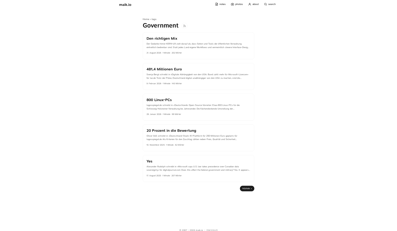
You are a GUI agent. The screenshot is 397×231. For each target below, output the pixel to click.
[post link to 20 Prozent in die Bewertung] (198, 137)
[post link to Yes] (198, 168)
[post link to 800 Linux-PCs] (198, 107)
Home (146, 19)
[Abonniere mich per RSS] (184, 26)
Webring (198, 226)
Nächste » (247, 188)
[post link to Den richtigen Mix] (198, 45)
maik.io (125, 4)
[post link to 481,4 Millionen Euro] (198, 76)
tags (154, 19)
